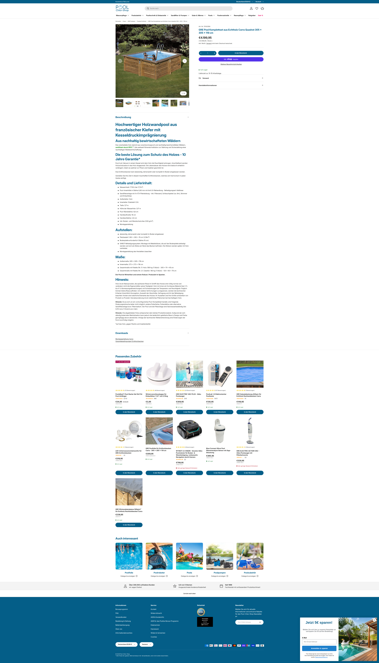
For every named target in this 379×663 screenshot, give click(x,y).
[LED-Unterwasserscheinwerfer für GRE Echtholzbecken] (129, 430)
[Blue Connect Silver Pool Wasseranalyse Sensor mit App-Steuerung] (219, 430)
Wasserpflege (121, 15)
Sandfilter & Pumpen (179, 15)
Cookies (154, 637)
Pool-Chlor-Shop (125, 654)
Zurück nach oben (189, 593)
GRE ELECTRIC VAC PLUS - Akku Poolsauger (188, 395)
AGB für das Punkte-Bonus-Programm (165, 621)
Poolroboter (159, 573)
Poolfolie (129, 573)
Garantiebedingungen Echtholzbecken (129, 341)
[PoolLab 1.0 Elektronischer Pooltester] (219, 374)
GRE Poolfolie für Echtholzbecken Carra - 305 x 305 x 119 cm (158, 449)
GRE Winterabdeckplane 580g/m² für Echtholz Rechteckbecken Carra (128, 510)
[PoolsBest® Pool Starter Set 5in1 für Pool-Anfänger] (129, 374)
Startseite (118, 21)
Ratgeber (252, 15)
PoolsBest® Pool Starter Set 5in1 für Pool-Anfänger (128, 395)
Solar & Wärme (197, 15)
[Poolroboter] (159, 556)
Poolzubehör (136, 15)
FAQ (116, 613)
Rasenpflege (239, 15)
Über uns (118, 629)
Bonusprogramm (121, 609)
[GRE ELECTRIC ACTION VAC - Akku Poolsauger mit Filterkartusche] (250, 430)
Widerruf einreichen (158, 633)
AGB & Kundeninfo (157, 617)
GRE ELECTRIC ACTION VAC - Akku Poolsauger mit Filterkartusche (247, 453)
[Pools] (189, 556)
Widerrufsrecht (156, 613)
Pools (210, 15)
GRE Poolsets (131, 21)
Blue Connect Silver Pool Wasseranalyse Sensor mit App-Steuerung (218, 450)
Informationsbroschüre (123, 633)
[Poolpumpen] (219, 556)
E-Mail (304, 638)
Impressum (155, 629)
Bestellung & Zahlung (123, 621)
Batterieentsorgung (122, 625)
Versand (209, 43)
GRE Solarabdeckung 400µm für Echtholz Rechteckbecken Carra (248, 395)
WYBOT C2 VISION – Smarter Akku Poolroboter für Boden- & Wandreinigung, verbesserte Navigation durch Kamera (189, 454)
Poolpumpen (220, 573)
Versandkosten (120, 617)
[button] (262, 8)
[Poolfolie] (129, 556)
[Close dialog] (374, 620)
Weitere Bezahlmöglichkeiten (231, 64)
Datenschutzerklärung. (321, 657)
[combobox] (189, 8)
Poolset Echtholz (141, 21)
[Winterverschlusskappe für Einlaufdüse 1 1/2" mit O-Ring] (159, 374)
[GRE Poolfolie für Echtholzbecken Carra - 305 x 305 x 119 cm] (159, 430)
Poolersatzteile (223, 15)
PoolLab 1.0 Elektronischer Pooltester (216, 395)
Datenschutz (155, 625)
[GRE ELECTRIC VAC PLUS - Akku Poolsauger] (189, 374)
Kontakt (153, 609)
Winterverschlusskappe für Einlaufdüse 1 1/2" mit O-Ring (157, 395)
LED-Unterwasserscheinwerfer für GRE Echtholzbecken (128, 452)
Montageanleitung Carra (124, 339)
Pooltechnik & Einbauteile (156, 15)
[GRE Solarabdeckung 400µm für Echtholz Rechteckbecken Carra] (250, 374)
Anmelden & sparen (319, 648)
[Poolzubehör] (250, 556)
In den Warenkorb (241, 53)
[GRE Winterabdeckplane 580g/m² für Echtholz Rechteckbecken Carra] (129, 491)
